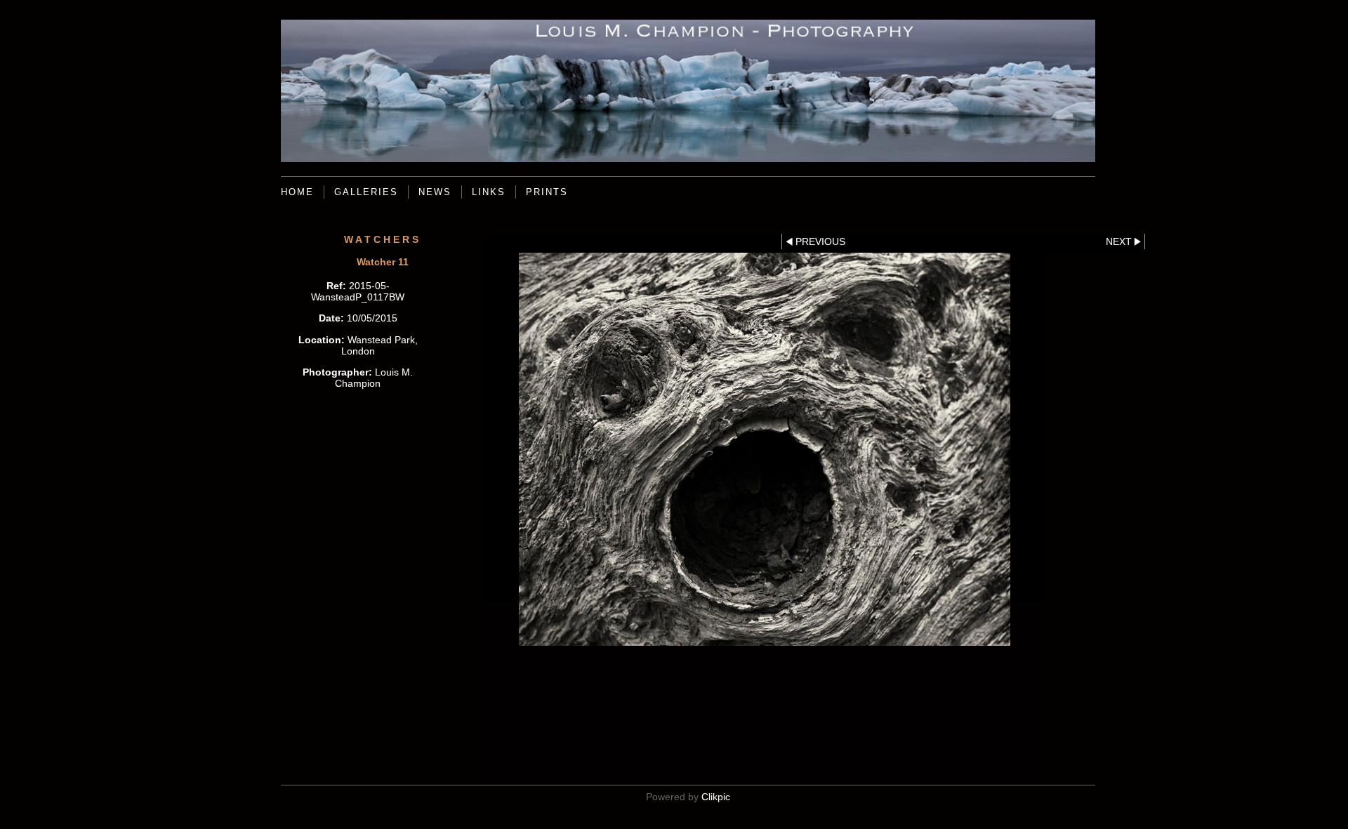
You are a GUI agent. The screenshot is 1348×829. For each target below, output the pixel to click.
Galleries (366, 192)
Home (297, 192)
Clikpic (715, 796)
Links (488, 192)
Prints (547, 192)
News (434, 192)
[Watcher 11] (764, 449)
